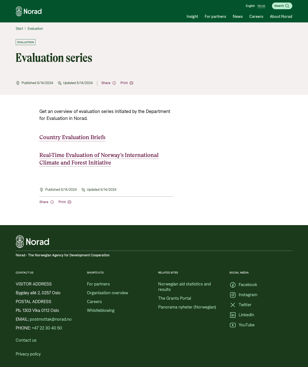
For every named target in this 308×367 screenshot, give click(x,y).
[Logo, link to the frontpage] (29, 11)
